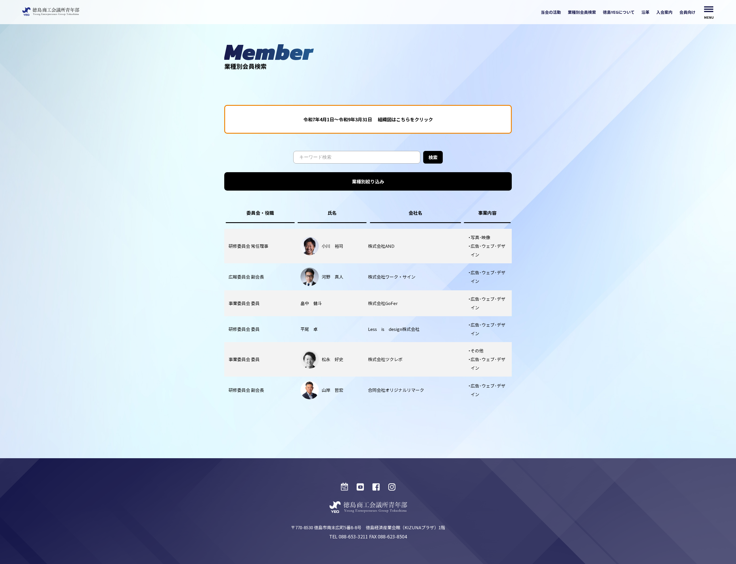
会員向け (687, 12)
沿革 (645, 12)
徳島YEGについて (619, 12)
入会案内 (664, 12)
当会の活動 (551, 12)
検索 (433, 157)
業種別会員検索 (582, 12)
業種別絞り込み (368, 181)
